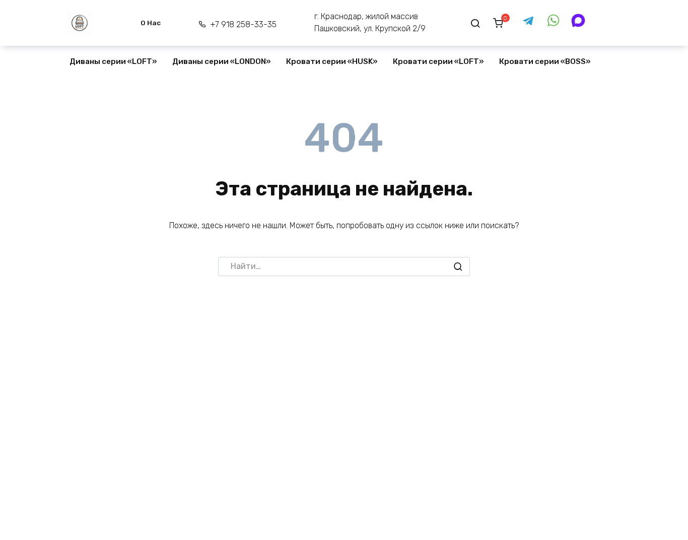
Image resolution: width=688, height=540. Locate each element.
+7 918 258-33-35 (243, 24)
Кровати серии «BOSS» (545, 61)
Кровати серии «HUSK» (332, 61)
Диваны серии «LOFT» (113, 61)
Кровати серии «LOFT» (438, 61)
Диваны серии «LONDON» (221, 61)
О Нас (151, 23)
